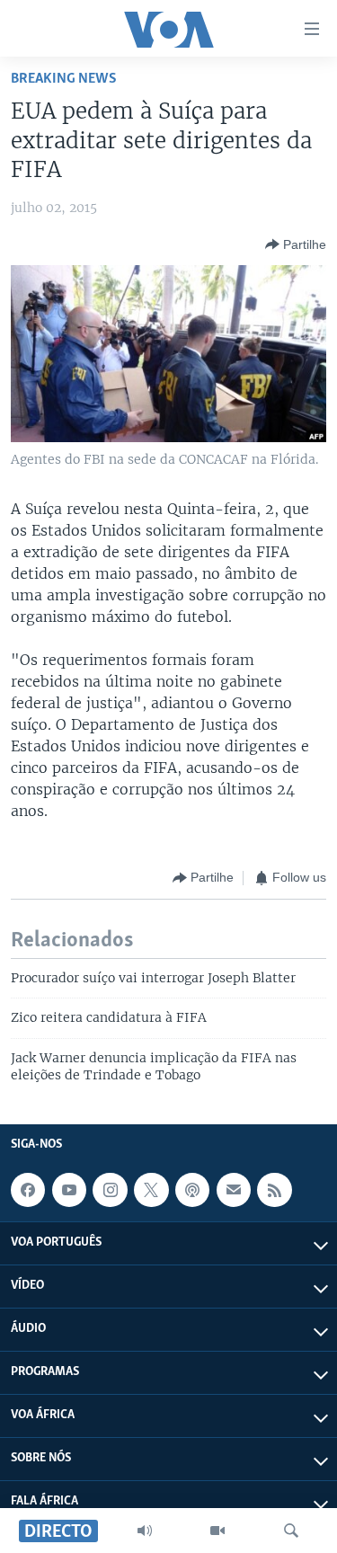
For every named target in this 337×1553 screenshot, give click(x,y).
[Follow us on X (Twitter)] (151, 1190)
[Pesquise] (291, 1530)
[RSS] (274, 1190)
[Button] (295, 244)
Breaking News (64, 78)
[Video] (217, 1530)
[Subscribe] (234, 1190)
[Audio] (145, 1530)
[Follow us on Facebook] (28, 1190)
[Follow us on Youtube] (69, 1190)
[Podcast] (192, 1190)
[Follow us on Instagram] (110, 1190)
